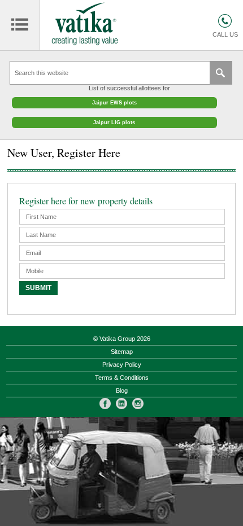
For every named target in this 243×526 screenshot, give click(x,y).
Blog (122, 390)
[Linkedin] (121, 403)
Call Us (225, 34)
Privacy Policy (121, 364)
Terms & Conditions (122, 377)
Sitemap (122, 351)
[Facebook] (105, 403)
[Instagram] (138, 403)
